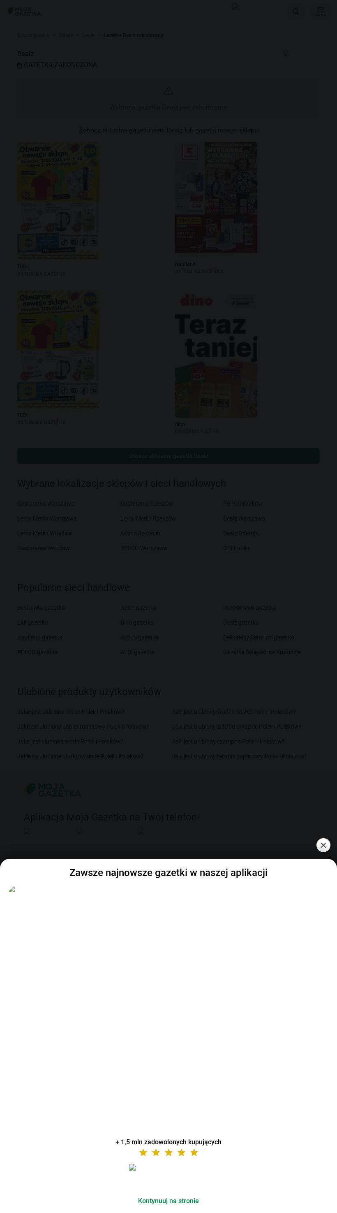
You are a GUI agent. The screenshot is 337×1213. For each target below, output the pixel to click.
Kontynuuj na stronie (168, 1201)
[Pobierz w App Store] (168, 1177)
